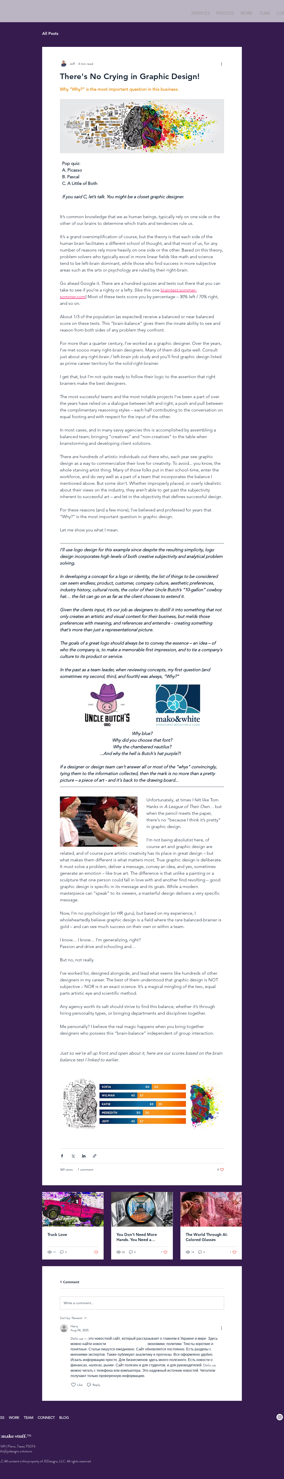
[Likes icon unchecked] (73, 1384)
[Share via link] (95, 1156)
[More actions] (221, 63)
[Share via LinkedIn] (84, 1156)
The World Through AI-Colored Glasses (207, 1237)
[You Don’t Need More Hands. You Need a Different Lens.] (142, 1209)
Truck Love (57, 1234)
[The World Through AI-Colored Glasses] (211, 1209)
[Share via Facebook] (62, 1156)
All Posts (50, 33)
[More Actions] (221, 1328)
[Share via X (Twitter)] (73, 1156)
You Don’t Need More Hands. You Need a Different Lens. (136, 1237)
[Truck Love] (73, 1209)
